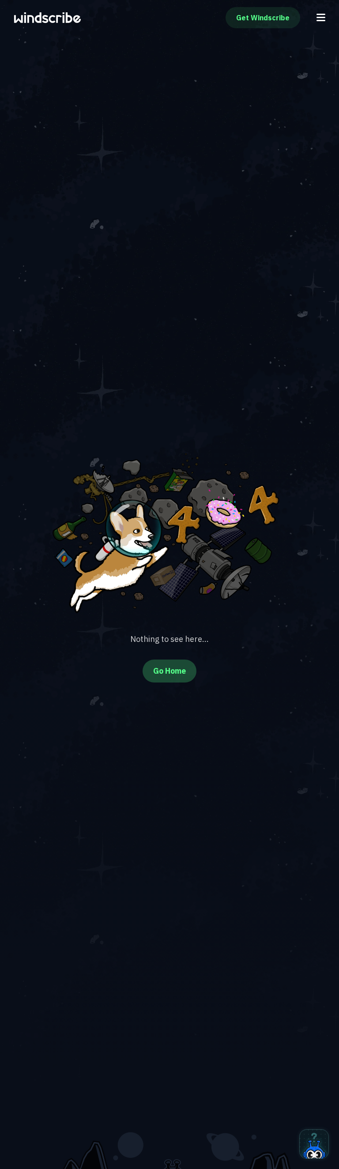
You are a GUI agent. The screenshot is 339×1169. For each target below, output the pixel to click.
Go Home (169, 671)
